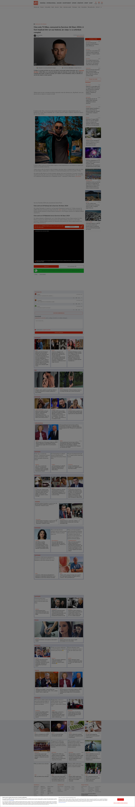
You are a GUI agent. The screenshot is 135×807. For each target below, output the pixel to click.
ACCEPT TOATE (120, 799)
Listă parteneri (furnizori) (62, 802)
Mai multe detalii (11, 800)
